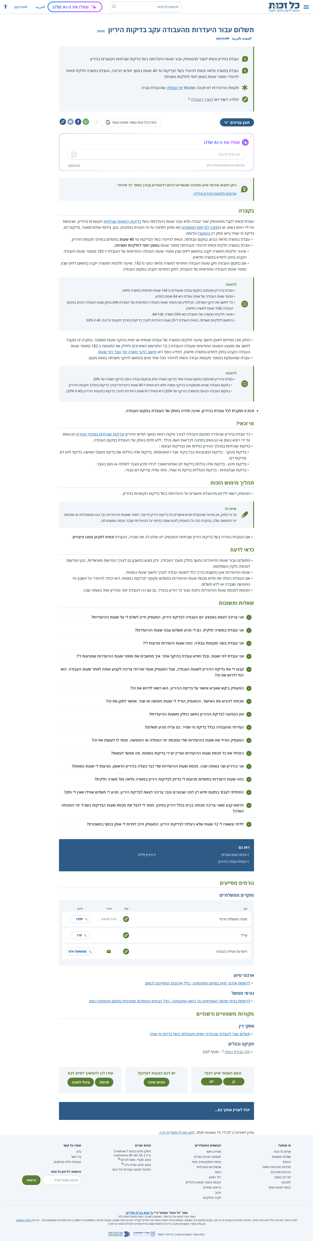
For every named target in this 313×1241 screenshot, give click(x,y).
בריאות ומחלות (212, 1187)
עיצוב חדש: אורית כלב (138, 1165)
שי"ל (244, 935)
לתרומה (286, 1182)
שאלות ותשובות (281, 1157)
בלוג (78, 1152)
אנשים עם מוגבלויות (209, 1167)
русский (20, 6)
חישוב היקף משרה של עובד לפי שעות (127, 351)
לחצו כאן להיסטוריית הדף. (177, 1132)
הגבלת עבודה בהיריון (232, 861)
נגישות (287, 1162)
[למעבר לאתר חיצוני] (126, 919)
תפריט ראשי (214, 1152)
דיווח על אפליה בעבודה (231, 951)
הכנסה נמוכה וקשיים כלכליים (203, 1182)
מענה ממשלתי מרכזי (233, 919)
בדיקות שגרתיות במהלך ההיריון (99, 434)
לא (212, 1081)
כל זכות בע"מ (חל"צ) (139, 1213)
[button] (306, 7)
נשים (218, 1172)
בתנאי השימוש (23, 1220)
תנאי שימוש (74, 165)
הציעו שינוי (156, 1082)
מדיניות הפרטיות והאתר (276, 1167)
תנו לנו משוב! (282, 1177)
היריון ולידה (145, 854)
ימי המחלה (175, 87)
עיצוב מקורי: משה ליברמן (136, 1160)
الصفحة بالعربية (241, 38)
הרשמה (31, 1180)
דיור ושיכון (215, 1177)
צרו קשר (76, 1157)
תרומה (104, 1082)
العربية (40, 6)
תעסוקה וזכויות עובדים (207, 1157)
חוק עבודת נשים (237, 1051)
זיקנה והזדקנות (212, 1198)
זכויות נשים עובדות (233, 854)
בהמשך (204, 233)
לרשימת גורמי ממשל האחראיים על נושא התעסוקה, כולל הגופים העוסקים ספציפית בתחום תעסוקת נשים (169, 1001)
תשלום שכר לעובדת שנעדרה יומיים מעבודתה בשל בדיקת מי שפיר (199, 1033)
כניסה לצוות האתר (279, 1187)
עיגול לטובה (81, 1082)
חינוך (218, 1192)
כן (233, 1081)
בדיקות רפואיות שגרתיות (122, 221)
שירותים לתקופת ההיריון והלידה (215, 193)
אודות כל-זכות (282, 1152)
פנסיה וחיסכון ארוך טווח (206, 1162)
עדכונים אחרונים (281, 1172)
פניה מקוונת (108, 919)
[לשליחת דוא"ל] (108, 951)
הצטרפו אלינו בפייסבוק (67, 1162)
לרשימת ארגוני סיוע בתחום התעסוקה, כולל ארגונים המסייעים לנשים (197, 983)
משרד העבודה (202, 99)
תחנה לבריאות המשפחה (200, 227)
